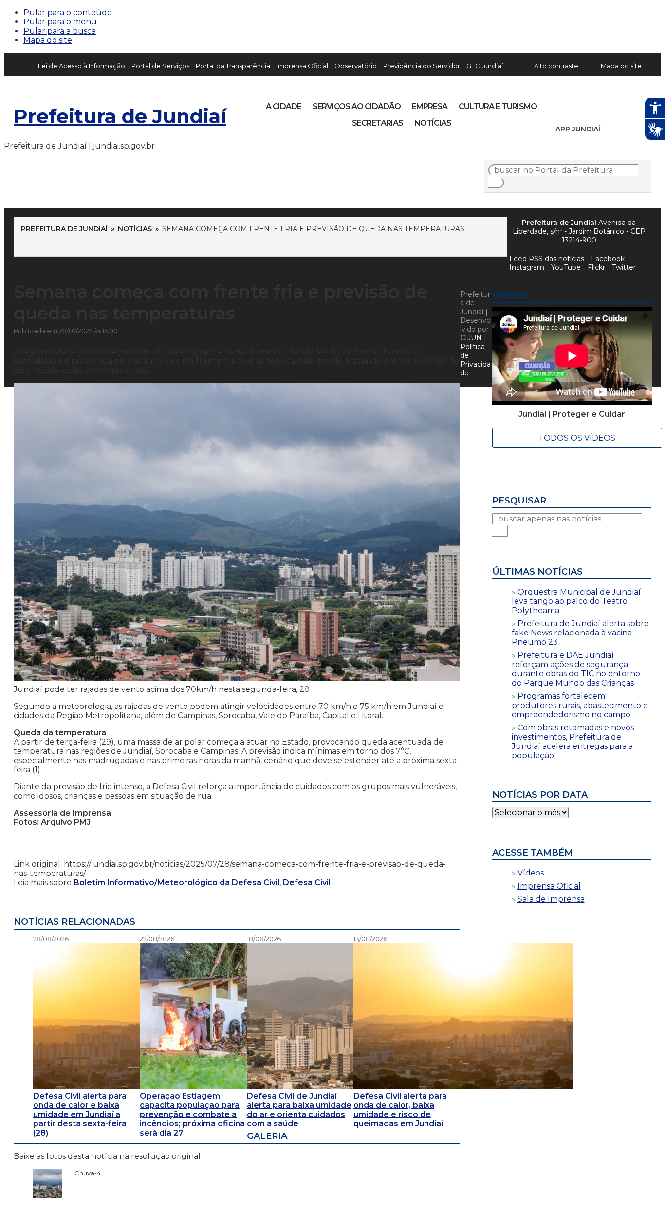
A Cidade (283, 106)
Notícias (432, 123)
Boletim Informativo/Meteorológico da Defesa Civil (176, 882)
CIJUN (471, 338)
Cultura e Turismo (498, 106)
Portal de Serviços (160, 66)
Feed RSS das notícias (546, 258)
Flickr (629, 103)
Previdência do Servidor (421, 66)
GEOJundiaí (484, 66)
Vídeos (530, 872)
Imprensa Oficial (302, 66)
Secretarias (377, 123)
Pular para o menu (60, 21)
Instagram (563, 103)
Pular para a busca (59, 31)
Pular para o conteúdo (67, 12)
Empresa (429, 106)
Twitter (624, 267)
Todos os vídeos (576, 438)
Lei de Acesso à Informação (81, 66)
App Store (611, 129)
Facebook (608, 258)
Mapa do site (47, 40)
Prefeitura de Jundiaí (120, 116)
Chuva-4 (83, 1173)
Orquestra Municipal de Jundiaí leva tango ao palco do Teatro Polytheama (576, 601)
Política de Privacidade (475, 359)
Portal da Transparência (233, 66)
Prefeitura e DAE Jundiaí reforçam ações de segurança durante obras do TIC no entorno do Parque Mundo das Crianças (576, 669)
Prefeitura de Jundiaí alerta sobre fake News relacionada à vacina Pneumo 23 (580, 633)
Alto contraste (556, 66)
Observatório (355, 66)
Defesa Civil (307, 882)
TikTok (579, 103)
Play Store (627, 129)
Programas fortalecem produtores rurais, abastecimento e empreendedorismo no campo (580, 705)
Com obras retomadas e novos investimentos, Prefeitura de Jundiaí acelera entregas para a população (573, 741)
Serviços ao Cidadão (357, 106)
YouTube (596, 103)
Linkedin (612, 103)
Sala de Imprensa (551, 899)
